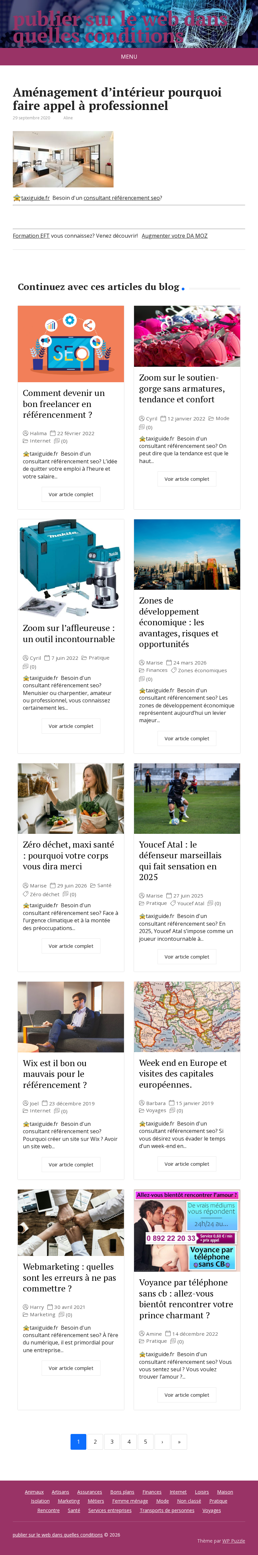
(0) (64, 441)
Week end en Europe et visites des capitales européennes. (183, 1073)
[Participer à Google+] (70, 272)
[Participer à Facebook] (19, 272)
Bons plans (122, 1492)
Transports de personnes (167, 1510)
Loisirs (202, 1492)
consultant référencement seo (122, 197)
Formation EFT (31, 235)
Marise (154, 662)
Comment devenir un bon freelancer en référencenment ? (64, 403)
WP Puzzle (233, 1541)
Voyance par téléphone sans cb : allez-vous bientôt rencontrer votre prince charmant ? (186, 1298)
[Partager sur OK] (53, 272)
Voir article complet (71, 494)
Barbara (156, 1103)
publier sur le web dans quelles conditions (120, 27)
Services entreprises (110, 1510)
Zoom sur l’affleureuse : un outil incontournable (69, 633)
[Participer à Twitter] (86, 272)
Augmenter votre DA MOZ (175, 235)
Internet (40, 441)
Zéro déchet (44, 894)
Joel (34, 1103)
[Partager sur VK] (36, 272)
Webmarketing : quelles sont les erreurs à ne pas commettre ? (69, 1277)
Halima (38, 433)
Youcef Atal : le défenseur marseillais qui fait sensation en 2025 (180, 861)
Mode (222, 418)
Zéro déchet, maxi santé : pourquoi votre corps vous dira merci (68, 855)
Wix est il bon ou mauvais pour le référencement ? (55, 1073)
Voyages (156, 1110)
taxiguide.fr (35, 197)
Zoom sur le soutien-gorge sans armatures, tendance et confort (181, 388)
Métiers (96, 1501)
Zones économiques (202, 670)
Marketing (42, 1314)
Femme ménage (130, 1501)
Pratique (99, 657)
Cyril (151, 418)
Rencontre (48, 1510)
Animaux (34, 1492)
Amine (154, 1333)
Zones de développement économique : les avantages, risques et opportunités (179, 621)
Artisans (60, 1492)
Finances (157, 670)
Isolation (40, 1501)
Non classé (189, 1501)
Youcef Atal (190, 903)
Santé (104, 885)
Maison (225, 1492)
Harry (37, 1307)
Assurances (89, 1492)
